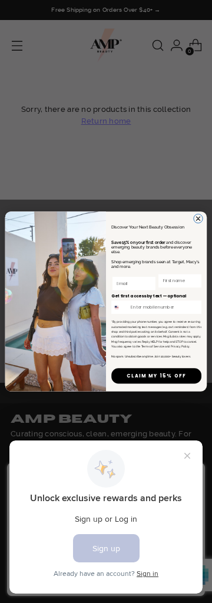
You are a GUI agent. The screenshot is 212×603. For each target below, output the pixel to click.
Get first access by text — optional (148, 296)
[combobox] (120, 307)
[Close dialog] (198, 218)
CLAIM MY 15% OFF (156, 376)
